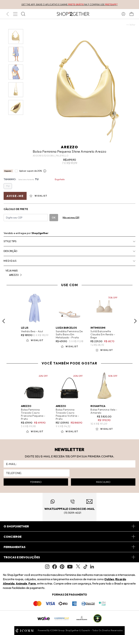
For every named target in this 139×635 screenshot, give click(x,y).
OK (54, 217)
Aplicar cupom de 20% (30, 170)
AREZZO (69, 147)
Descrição (10, 251)
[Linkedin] (92, 566)
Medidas (10, 260)
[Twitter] (78, 566)
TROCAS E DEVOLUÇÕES (22, 557)
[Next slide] (135, 321)
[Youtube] (70, 567)
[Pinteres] (62, 566)
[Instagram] (47, 566)
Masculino (103, 482)
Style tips (10, 241)
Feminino (36, 482)
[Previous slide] (3, 321)
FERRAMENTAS (15, 547)
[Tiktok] (85, 566)
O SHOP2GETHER (16, 526)
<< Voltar (130, 24)
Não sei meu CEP (71, 217)
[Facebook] (54, 566)
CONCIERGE (13, 536)
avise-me (15, 196)
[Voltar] (7, 14)
